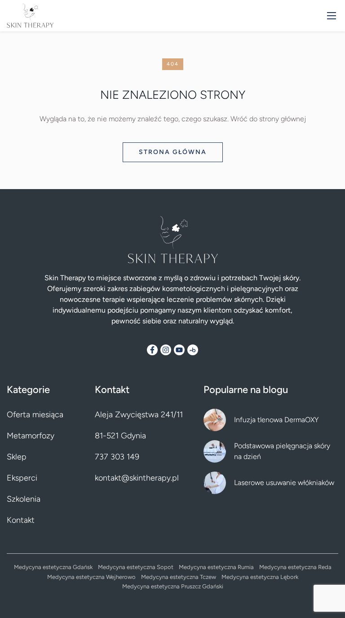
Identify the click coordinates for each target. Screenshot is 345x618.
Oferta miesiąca (35, 414)
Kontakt (21, 520)
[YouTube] (179, 349)
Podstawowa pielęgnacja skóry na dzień (282, 451)
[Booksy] (192, 349)
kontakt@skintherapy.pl (137, 478)
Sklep (17, 457)
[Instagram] (165, 349)
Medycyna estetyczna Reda (295, 567)
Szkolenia (23, 499)
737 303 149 (117, 457)
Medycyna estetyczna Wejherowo (91, 577)
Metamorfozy (30, 436)
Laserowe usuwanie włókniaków (284, 482)
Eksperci (22, 478)
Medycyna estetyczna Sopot (135, 567)
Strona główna (173, 152)
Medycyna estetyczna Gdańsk (53, 567)
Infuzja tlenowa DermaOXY (276, 419)
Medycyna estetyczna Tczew (178, 577)
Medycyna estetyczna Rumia (216, 567)
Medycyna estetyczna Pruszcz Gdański (172, 586)
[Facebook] (152, 349)
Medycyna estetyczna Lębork (259, 577)
